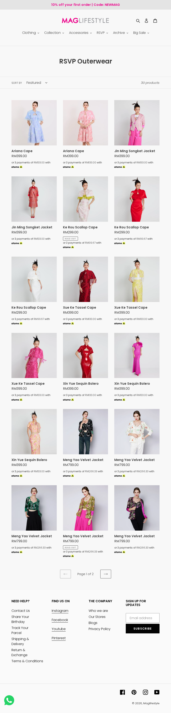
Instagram (60, 610)
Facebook (60, 620)
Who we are (98, 610)
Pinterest (59, 638)
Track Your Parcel (19, 630)
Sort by (16, 83)
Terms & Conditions (27, 661)
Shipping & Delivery (20, 641)
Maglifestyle (151, 703)
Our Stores (97, 616)
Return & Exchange (19, 652)
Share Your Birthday (20, 619)
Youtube (59, 628)
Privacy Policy (100, 628)
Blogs (93, 622)
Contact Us (20, 610)
